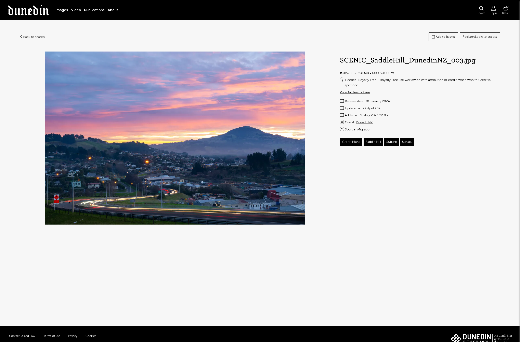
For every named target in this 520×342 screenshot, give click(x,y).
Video (76, 10)
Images (61, 10)
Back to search (33, 37)
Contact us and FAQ (22, 336)
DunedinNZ (364, 122)
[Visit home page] (28, 10)
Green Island (351, 142)
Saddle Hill (373, 142)
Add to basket (445, 36)
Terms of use (51, 336)
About (113, 10)
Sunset (407, 142)
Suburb (391, 142)
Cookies (91, 336)
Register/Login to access (480, 36)
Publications (94, 10)
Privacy (72, 336)
